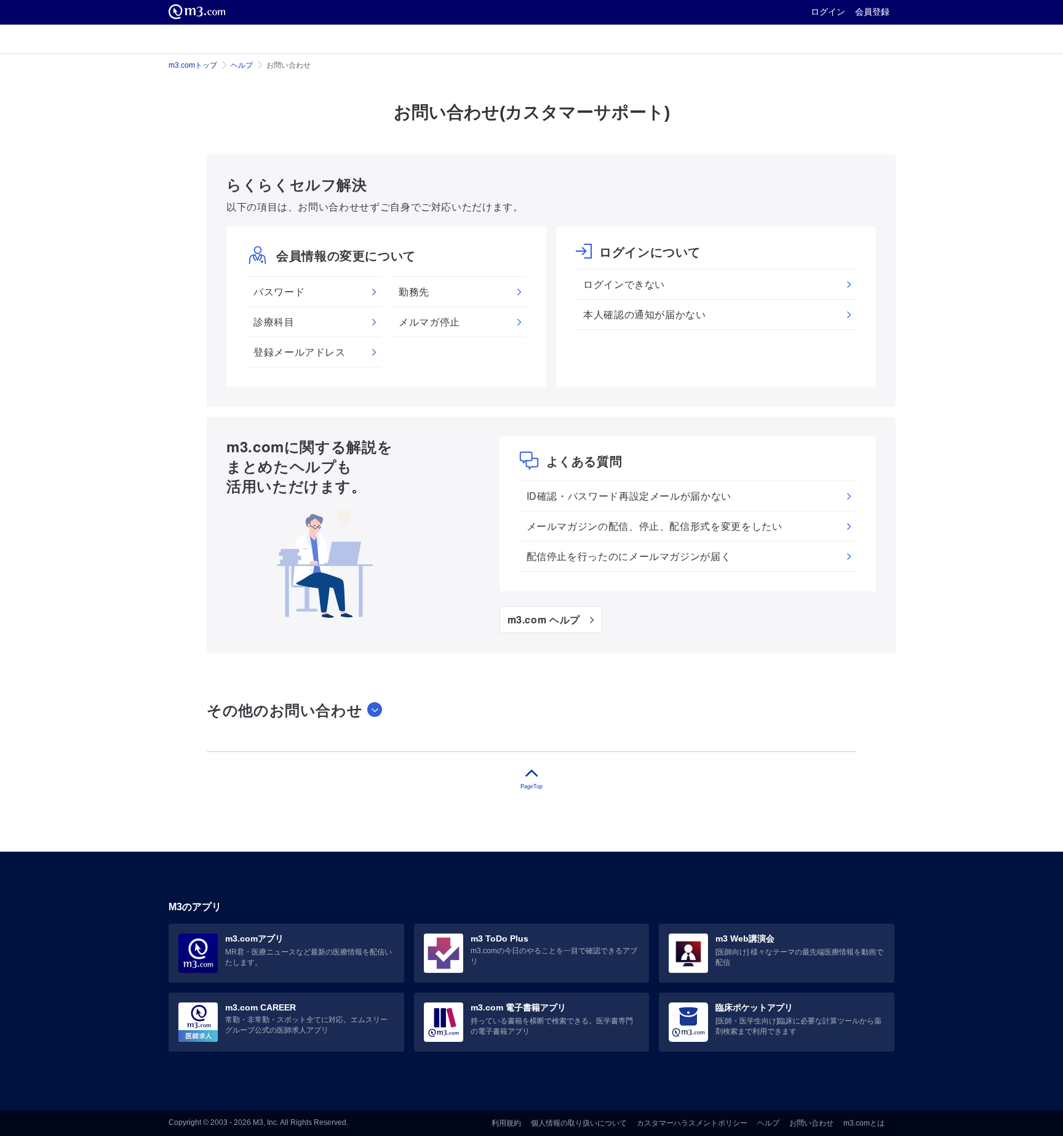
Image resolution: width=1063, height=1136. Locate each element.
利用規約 (506, 1123)
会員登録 (872, 12)
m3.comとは (864, 1123)
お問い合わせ (811, 1123)
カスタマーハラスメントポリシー (692, 1123)
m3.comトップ (193, 65)
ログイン (828, 12)
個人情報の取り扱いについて (579, 1123)
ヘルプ (242, 65)
